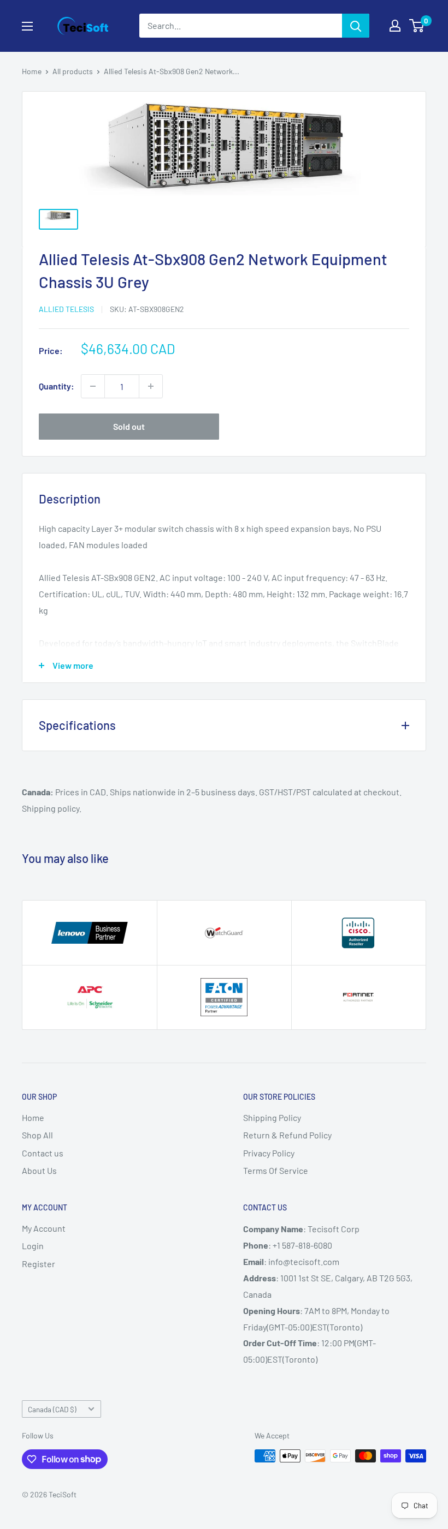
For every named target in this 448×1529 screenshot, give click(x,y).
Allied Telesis (66, 309)
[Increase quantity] (150, 386)
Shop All (37, 1135)
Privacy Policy (268, 1153)
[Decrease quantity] (92, 386)
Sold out (129, 426)
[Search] (355, 26)
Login (33, 1245)
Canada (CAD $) (52, 1409)
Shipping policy (50, 808)
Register (38, 1263)
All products (72, 71)
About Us (39, 1170)
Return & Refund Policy (287, 1135)
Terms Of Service (275, 1170)
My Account (44, 1228)
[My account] (395, 26)
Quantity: (56, 386)
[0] (417, 25)
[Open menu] (27, 26)
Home (32, 71)
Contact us (42, 1153)
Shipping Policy (272, 1117)
